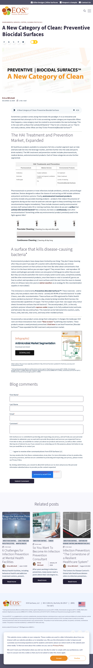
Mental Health (21, 543)
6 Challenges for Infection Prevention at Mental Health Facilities (15, 556)
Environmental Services (11, 22)
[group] (46, 110)
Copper (23, 22)
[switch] (34, 42)
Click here (51, 324)
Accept (59, 658)
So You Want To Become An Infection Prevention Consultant (46, 553)
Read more (11, 581)
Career (50, 541)
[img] (74, 110)
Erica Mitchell (8, 98)
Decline (77, 658)
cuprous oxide (41, 307)
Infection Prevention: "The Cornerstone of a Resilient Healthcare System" (76, 556)
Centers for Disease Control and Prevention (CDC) (76, 542)
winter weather (45, 283)
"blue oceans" (48, 321)
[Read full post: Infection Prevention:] (77, 525)
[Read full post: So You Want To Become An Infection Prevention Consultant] (46, 525)
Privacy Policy (58, 645)
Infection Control (9, 541)
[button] (14, 110)
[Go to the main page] (15, 11)
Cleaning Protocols (34, 22)
